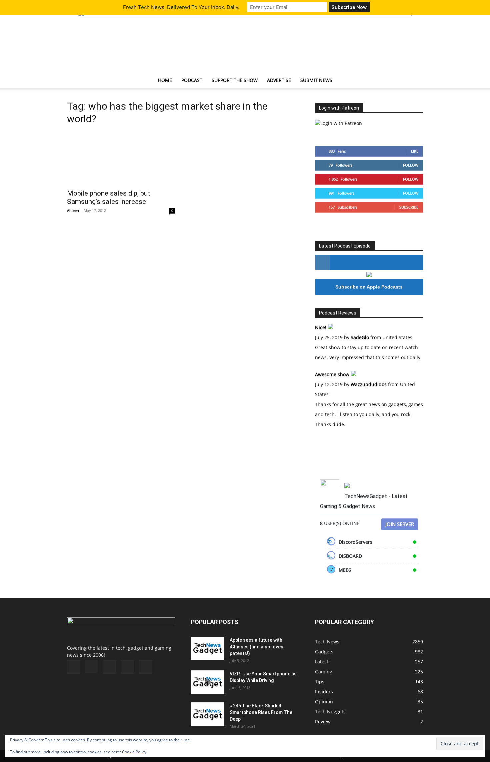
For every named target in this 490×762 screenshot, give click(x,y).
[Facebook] (73, 667)
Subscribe (408, 207)
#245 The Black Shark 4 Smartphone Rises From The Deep (261, 712)
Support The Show (235, 80)
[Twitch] (109, 667)
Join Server (399, 524)
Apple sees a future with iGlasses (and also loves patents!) (256, 646)
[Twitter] (127, 667)
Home (165, 80)
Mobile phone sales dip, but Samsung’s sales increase (108, 197)
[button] (415, 81)
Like (414, 151)
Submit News (316, 80)
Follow (410, 165)
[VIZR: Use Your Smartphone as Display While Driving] (207, 682)
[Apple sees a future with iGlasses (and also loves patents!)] (207, 648)
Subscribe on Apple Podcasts (369, 287)
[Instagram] (91, 666)
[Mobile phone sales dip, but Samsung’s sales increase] (121, 158)
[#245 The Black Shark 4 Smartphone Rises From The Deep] (207, 714)
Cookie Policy (134, 752)
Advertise (279, 80)
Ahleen (73, 210)
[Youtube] (145, 667)
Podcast (191, 80)
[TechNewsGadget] (245, 41)
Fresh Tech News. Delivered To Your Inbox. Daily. (181, 7)
